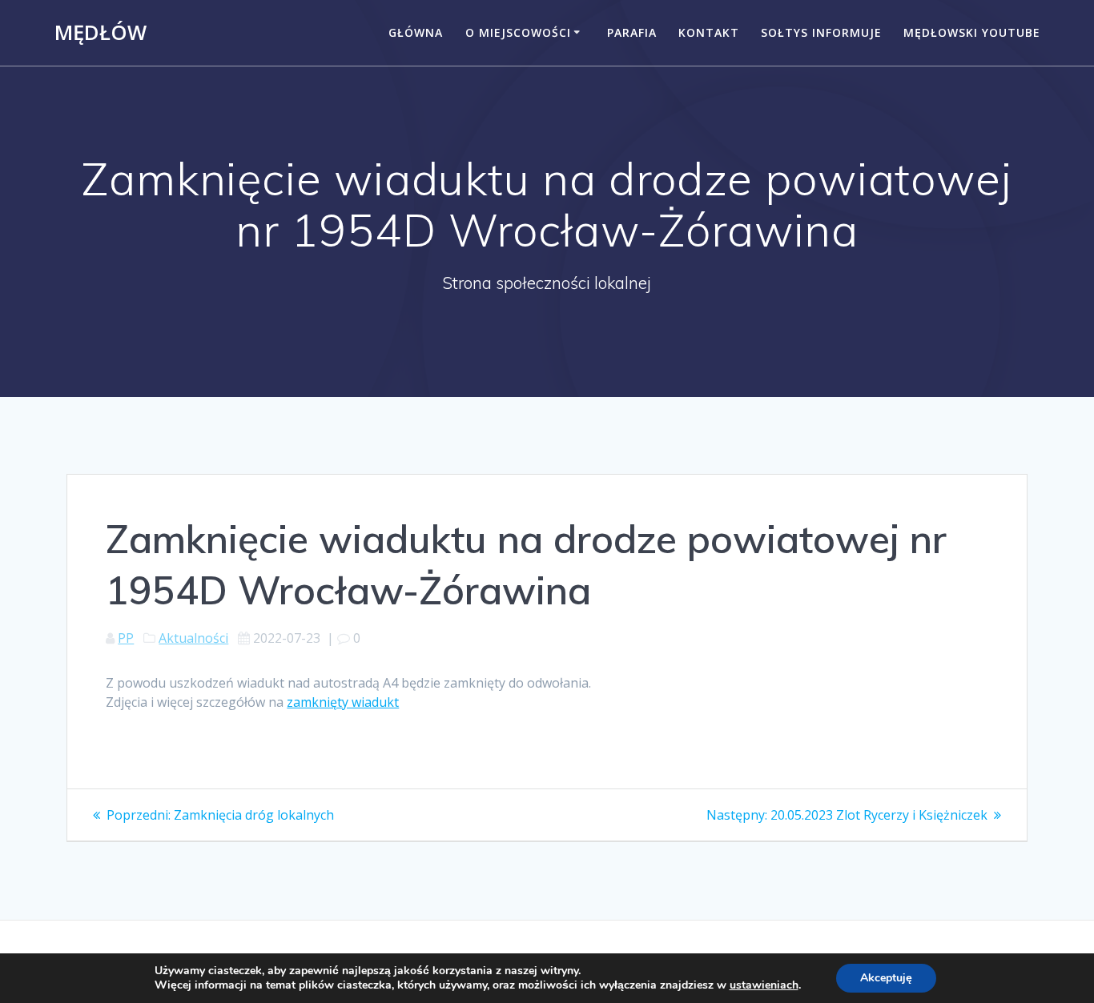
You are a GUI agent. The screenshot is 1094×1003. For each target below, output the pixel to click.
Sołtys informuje (821, 32)
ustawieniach (764, 985)
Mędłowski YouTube (971, 32)
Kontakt (708, 32)
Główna (415, 32)
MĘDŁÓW (100, 32)
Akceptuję (886, 977)
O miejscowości (518, 32)
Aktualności (193, 638)
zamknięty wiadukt (343, 702)
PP (126, 638)
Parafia (632, 32)
